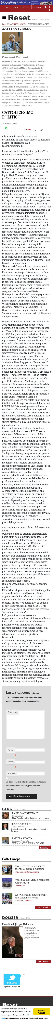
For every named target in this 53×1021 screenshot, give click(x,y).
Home (7, 7)
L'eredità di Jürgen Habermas (18, 924)
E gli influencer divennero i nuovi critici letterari (28, 830)
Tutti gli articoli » (43, 907)
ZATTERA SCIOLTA (19, 24)
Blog (9, 24)
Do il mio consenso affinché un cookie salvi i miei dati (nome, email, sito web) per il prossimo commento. (26, 786)
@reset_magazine (12, 987)
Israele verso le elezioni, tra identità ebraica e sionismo (30, 867)
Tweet (28, 129)
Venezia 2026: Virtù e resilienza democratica (32, 881)
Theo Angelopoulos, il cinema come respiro (30, 818)
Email (11, 762)
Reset (4, 24)
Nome (11, 751)
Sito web (11, 773)
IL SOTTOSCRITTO (21, 824)
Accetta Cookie (41, 1011)
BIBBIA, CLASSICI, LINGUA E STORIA (28, 843)
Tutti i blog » (44, 848)
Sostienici (36, 7)
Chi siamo (26, 7)
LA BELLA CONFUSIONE (25, 813)
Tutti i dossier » (43, 962)
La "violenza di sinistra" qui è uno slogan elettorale (31, 896)
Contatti (16, 7)
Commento (13, 712)
